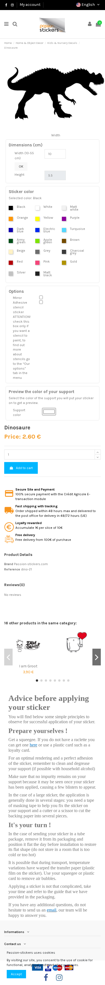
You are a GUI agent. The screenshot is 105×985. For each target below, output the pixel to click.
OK (21, 166)
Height (19, 175)
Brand (8, 564)
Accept (16, 974)
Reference (12, 569)
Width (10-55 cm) (24, 155)
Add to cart (24, 468)
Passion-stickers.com (31, 564)
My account (30, 4)
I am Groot (28, 666)
